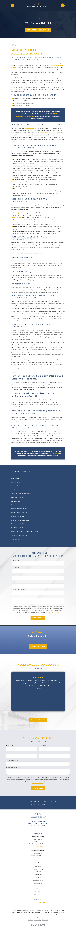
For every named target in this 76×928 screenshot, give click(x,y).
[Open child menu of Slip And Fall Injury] (64, 528)
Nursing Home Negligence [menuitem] (20, 520)
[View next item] (39, 641)
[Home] (37, 5)
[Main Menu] (12, 5)
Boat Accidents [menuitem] (16, 478)
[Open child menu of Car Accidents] (64, 482)
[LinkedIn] (40, 902)
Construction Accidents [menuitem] (19, 508)
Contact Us (38, 894)
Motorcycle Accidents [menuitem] (18, 486)
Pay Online (38, 891)
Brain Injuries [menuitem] (15, 501)
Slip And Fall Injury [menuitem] (17, 527)
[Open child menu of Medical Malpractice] (64, 516)
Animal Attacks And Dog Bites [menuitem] (21, 493)
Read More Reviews (37, 720)
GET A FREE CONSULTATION (38, 30)
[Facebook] (32, 902)
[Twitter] (36, 902)
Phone (14, 575)
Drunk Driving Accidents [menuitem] (19, 512)
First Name (15, 560)
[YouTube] (44, 902)
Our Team (38, 866)
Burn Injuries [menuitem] (15, 505)
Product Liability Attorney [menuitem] (19, 524)
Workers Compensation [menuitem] (19, 535)
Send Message (37, 618)
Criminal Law (38, 874)
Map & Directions (38, 846)
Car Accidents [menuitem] (15, 482)
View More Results (38, 646)
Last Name (15, 567)
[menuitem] (30, 920)
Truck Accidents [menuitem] (16, 490)
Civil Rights (38, 872)
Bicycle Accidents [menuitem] (17, 497)
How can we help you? (19, 597)
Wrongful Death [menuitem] (16, 539)
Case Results (38, 883)
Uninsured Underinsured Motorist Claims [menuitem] (24, 531)
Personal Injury (38, 869)
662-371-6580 (38, 805)
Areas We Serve (38, 880)
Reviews (38, 886)
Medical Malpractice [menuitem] (17, 516)
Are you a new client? (18, 589)
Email (13, 582)
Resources (38, 877)
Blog (37, 888)
